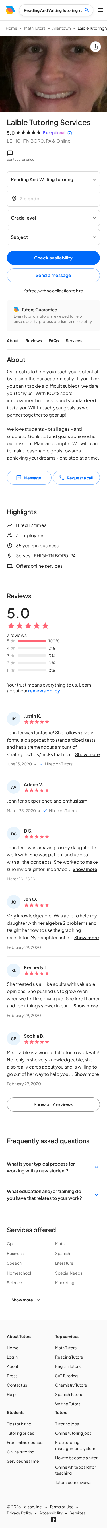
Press (12, 1375)
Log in (12, 1356)
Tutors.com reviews (73, 1482)
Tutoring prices (20, 1433)
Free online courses (25, 1442)
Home (11, 28)
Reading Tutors (69, 1356)
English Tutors (68, 1366)
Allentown (61, 28)
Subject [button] (19, 237)
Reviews (34, 340)
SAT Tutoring (66, 1375)
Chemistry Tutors (71, 1384)
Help (11, 1394)
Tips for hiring (19, 1423)
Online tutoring (20, 1451)
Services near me (23, 1461)
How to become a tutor (76, 1457)
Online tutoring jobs (73, 1433)
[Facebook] (53, 1519)
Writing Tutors (67, 1403)
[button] (53, 1167)
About (13, 340)
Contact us (17, 1384)
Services (74, 340)
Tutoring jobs (67, 1423)
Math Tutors (35, 28)
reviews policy (44, 691)
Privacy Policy (19, 1512)
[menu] (10, 10)
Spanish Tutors (68, 1394)
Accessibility (51, 1512)
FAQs (54, 340)
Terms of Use (62, 1506)
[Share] (95, 46)
